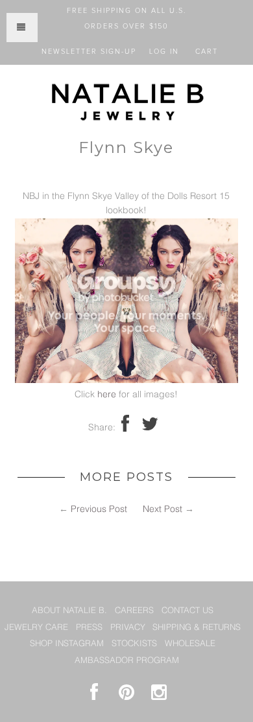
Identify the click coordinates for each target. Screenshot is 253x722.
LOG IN (164, 51)
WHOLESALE (190, 644)
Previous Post (99, 509)
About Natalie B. (69, 611)
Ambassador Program (127, 661)
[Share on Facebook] (125, 427)
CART (206, 51)
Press (89, 627)
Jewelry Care (36, 627)
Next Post (162, 509)
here (106, 394)
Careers (134, 611)
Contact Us (187, 611)
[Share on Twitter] (149, 427)
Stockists (134, 644)
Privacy (127, 627)
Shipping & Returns (196, 627)
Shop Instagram (67, 644)
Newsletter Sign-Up (89, 51)
